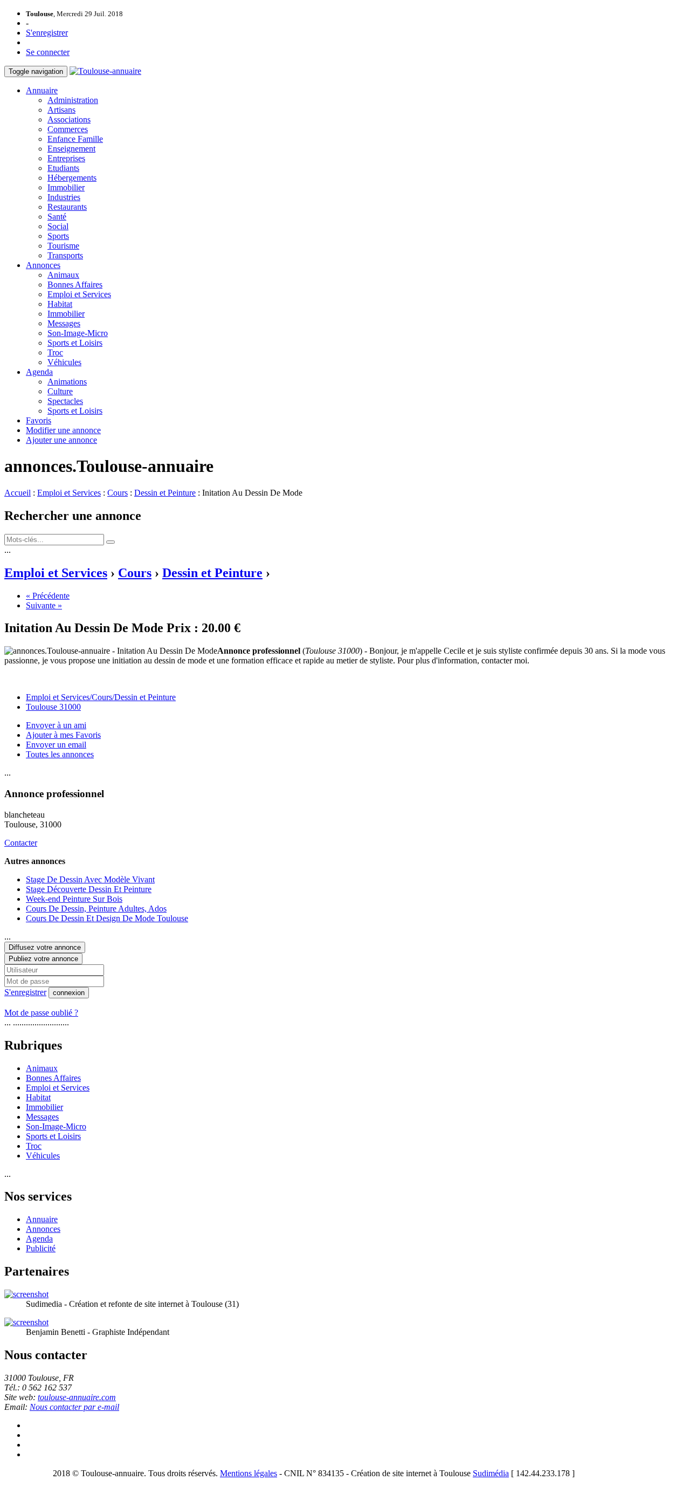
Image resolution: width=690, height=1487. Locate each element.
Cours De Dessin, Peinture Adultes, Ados (96, 908)
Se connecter (48, 52)
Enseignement (71, 148)
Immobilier (66, 187)
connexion (69, 993)
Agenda (39, 371)
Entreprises (66, 158)
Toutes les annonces (60, 754)
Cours (117, 492)
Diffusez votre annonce (45, 947)
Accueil (17, 492)
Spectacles (65, 401)
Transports (65, 255)
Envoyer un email (56, 744)
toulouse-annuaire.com (77, 1397)
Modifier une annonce (63, 430)
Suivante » (44, 605)
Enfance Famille (75, 138)
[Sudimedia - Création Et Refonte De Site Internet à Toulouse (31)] (26, 1294)
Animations (67, 381)
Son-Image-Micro (77, 333)
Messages (63, 323)
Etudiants (63, 168)
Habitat (59, 304)
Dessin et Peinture (165, 492)
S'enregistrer (47, 32)
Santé (56, 216)
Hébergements (71, 177)
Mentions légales (248, 1473)
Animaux (63, 274)
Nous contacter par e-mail (74, 1406)
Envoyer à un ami (56, 725)
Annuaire (42, 90)
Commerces (67, 129)
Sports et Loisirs (74, 342)
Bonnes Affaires (74, 284)
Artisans (61, 109)
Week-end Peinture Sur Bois (74, 898)
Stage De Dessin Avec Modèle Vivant (90, 879)
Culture (60, 391)
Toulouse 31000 (53, 706)
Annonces (43, 265)
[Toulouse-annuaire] (105, 71)
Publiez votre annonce (43, 959)
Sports (58, 236)
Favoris (38, 420)
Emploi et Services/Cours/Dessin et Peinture (101, 697)
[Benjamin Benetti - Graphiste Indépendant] (26, 1322)
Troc (55, 352)
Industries (63, 197)
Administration (72, 100)
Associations (69, 119)
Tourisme (63, 245)
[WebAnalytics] (25, 1473)
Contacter (20, 842)
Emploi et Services (79, 294)
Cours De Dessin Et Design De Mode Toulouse (107, 918)
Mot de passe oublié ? (41, 1012)
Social (57, 226)
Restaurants (67, 206)
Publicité (41, 1248)
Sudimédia (491, 1473)
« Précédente (48, 595)
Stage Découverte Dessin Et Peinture (88, 889)
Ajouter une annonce (61, 439)
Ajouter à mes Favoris (63, 734)
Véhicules (64, 362)
